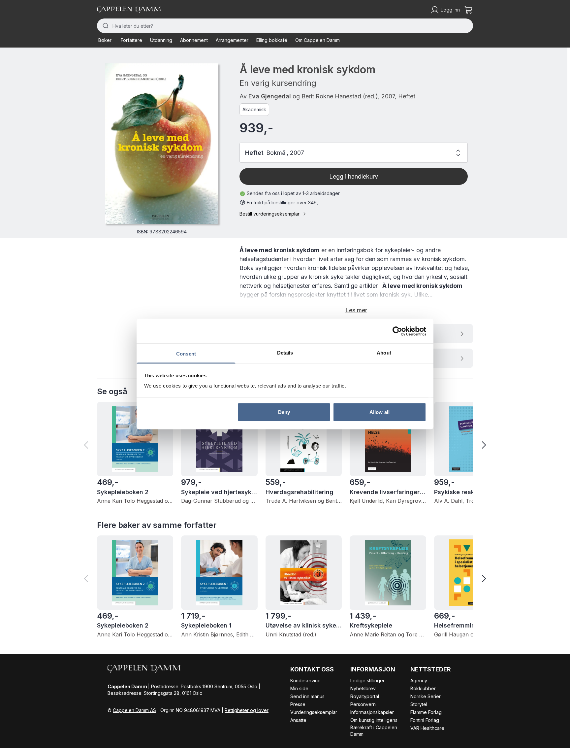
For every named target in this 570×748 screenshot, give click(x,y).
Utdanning (161, 40)
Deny (284, 412)
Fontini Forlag (424, 720)
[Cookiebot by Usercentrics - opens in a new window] (397, 331)
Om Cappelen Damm (317, 40)
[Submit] (104, 25)
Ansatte (298, 720)
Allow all (379, 412)
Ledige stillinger (367, 680)
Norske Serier (425, 696)
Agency (418, 680)
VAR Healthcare (427, 728)
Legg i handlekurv (353, 176)
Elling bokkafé (271, 40)
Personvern (363, 704)
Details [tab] (285, 353)
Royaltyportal (364, 696)
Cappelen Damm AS (134, 710)
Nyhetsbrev (363, 688)
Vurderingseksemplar (313, 712)
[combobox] (285, 25)
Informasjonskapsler (372, 712)
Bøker (104, 40)
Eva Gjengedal (269, 96)
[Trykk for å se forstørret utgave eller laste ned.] (161, 143)
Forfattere (131, 40)
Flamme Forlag (426, 712)
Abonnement (194, 40)
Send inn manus (307, 696)
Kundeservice (305, 680)
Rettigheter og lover (247, 710)
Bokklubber (423, 688)
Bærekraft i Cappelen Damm (373, 731)
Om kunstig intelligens (373, 720)
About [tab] (384, 353)
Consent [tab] (186, 354)
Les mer (356, 310)
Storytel (418, 704)
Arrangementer (232, 40)
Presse (297, 704)
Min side (299, 688)
